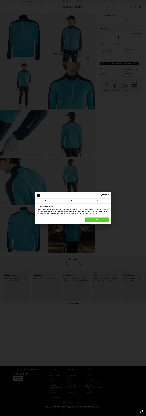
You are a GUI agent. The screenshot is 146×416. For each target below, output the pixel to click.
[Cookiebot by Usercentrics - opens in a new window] (101, 195)
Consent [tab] (47, 201)
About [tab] (98, 201)
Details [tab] (73, 201)
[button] (142, 412)
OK (97, 219)
